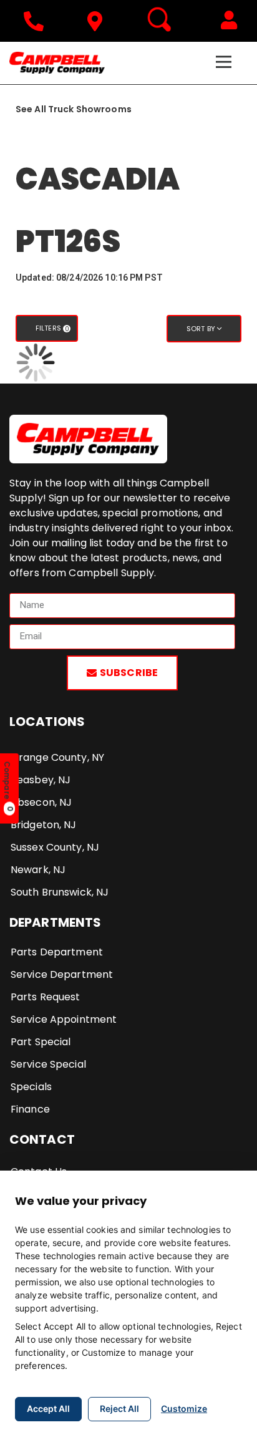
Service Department (62, 974)
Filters (52, 328)
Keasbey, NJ (40, 780)
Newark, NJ (38, 869)
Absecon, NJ (41, 802)
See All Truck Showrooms (74, 109)
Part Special (40, 1042)
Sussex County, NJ (55, 847)
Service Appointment (64, 1019)
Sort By (202, 329)
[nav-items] (37, 21)
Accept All (48, 1408)
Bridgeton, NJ (44, 825)
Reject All (119, 1408)
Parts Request (45, 997)
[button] (229, 20)
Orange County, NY (57, 757)
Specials (31, 1087)
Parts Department (57, 952)
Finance (30, 1109)
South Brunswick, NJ (60, 892)
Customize (184, 1408)
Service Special (48, 1064)
